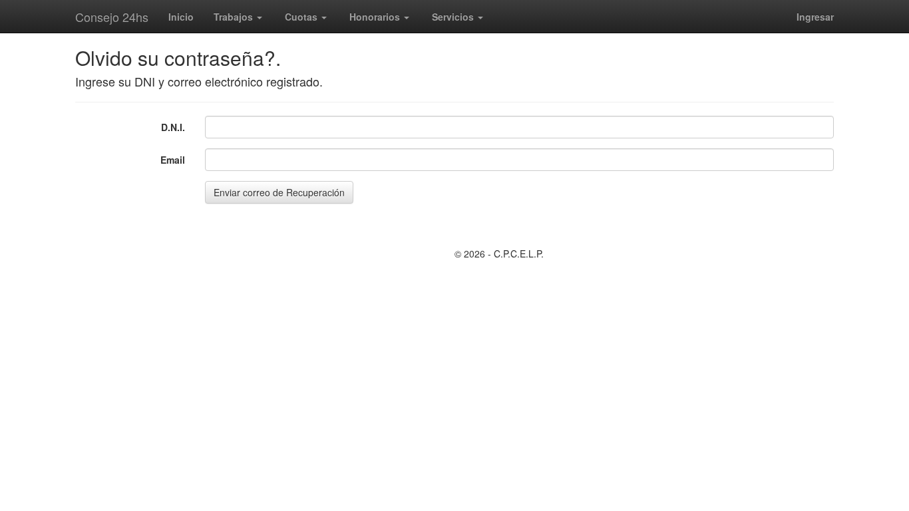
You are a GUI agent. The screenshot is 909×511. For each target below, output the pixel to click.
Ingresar (815, 16)
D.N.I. (173, 127)
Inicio (181, 16)
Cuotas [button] (302, 16)
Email (172, 159)
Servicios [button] (454, 16)
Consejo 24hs (111, 16)
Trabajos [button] (235, 16)
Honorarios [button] (376, 16)
